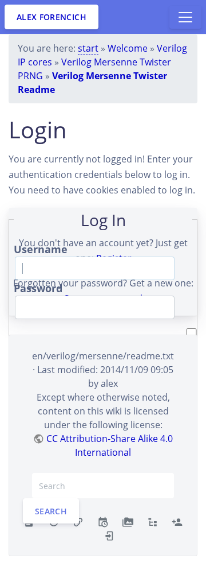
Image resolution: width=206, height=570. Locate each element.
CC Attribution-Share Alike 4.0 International (109, 445)
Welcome (128, 48)
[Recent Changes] (102, 521)
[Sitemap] (152, 521)
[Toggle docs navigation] (185, 17)
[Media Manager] (127, 521)
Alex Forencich (51, 16)
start (88, 48)
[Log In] (109, 535)
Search (51, 511)
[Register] (177, 521)
